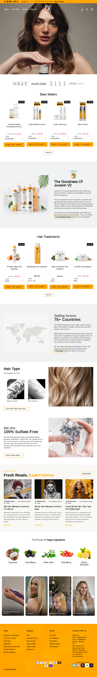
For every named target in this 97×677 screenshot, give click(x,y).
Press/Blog (53, 641)
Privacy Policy (31, 646)
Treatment (7, 644)
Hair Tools (7, 641)
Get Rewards (54, 646)
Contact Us (30, 649)
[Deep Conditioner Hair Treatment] (60, 253)
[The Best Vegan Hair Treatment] (14, 253)
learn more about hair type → (16, 408)
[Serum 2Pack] (82, 111)
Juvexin (25, 9)
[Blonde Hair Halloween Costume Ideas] (48, 489)
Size (7, 136)
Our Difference (54, 638)
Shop (6, 9)
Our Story (53, 635)
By (9, 501)
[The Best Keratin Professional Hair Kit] (14, 111)
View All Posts (86, 473)
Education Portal (32, 638)
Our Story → (60, 351)
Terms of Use (31, 641)
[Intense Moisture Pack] (37, 111)
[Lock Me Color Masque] (82, 253)
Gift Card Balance (9, 652)
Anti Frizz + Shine (10, 638)
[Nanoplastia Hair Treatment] (37, 253)
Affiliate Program (55, 644)
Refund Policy (31, 644)
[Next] (92, 596)
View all (48, 152)
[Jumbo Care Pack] (60, 111)
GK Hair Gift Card (9, 649)
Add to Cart (14, 144)
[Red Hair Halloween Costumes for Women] (18, 489)
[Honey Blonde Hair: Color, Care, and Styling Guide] (79, 489)
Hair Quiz (15, 9)
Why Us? (34, 9)
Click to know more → (64, 217)
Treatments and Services (12, 646)
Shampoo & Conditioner (11, 635)
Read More (8, 525)
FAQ (28, 635)
